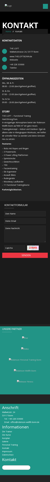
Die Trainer (7, 431)
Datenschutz (7, 454)
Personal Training (10, 444)
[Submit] (28, 467)
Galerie (5, 441)
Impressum (7, 451)
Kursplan (6, 438)
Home (8, 31)
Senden (26, 255)
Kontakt (5, 448)
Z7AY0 (33, 247)
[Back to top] (25, 478)
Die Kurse (6, 435)
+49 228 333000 (15, 418)
